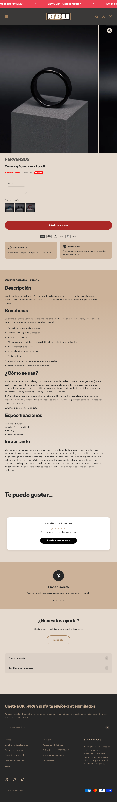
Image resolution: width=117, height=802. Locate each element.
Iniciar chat (58, 639)
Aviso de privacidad (14, 755)
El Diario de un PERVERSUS (56, 750)
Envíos (8, 739)
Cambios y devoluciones (16, 744)
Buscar (8, 765)
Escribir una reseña (58, 540)
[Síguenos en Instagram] (15, 779)
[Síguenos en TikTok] (22, 779)
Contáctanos (48, 760)
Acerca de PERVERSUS (54, 744)
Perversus (17, 159)
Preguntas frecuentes (14, 750)
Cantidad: (9, 183)
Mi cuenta (47, 739)
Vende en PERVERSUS (53, 755)
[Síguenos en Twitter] (7, 779)
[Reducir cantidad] (9, 190)
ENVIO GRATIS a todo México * (57, 3)
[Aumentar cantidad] (22, 190)
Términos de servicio (15, 760)
